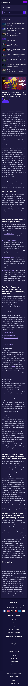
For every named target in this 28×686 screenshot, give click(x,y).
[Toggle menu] (1, 2)
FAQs (14, 626)
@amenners (12, 366)
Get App (14, 655)
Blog (14, 623)
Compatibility (14, 662)
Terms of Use (14, 680)
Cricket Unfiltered (8, 332)
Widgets (14, 644)
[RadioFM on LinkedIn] (19, 611)
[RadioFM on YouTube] (23, 611)
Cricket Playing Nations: (10, 240)
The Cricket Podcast (9, 335)
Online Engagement (9, 270)
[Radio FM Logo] (6, 2)
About (14, 620)
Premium (14, 658)
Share (6, 101)
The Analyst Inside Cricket (11, 338)
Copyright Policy (14, 683)
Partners (14, 641)
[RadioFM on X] (12, 611)
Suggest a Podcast (14, 632)
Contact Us (14, 665)
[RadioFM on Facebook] (4, 611)
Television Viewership (9, 257)
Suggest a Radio (14, 629)
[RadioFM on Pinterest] (16, 611)
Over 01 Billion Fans (9, 234)
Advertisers (14, 647)
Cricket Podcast (10, 376)
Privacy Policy (14, 677)
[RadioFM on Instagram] (8, 611)
